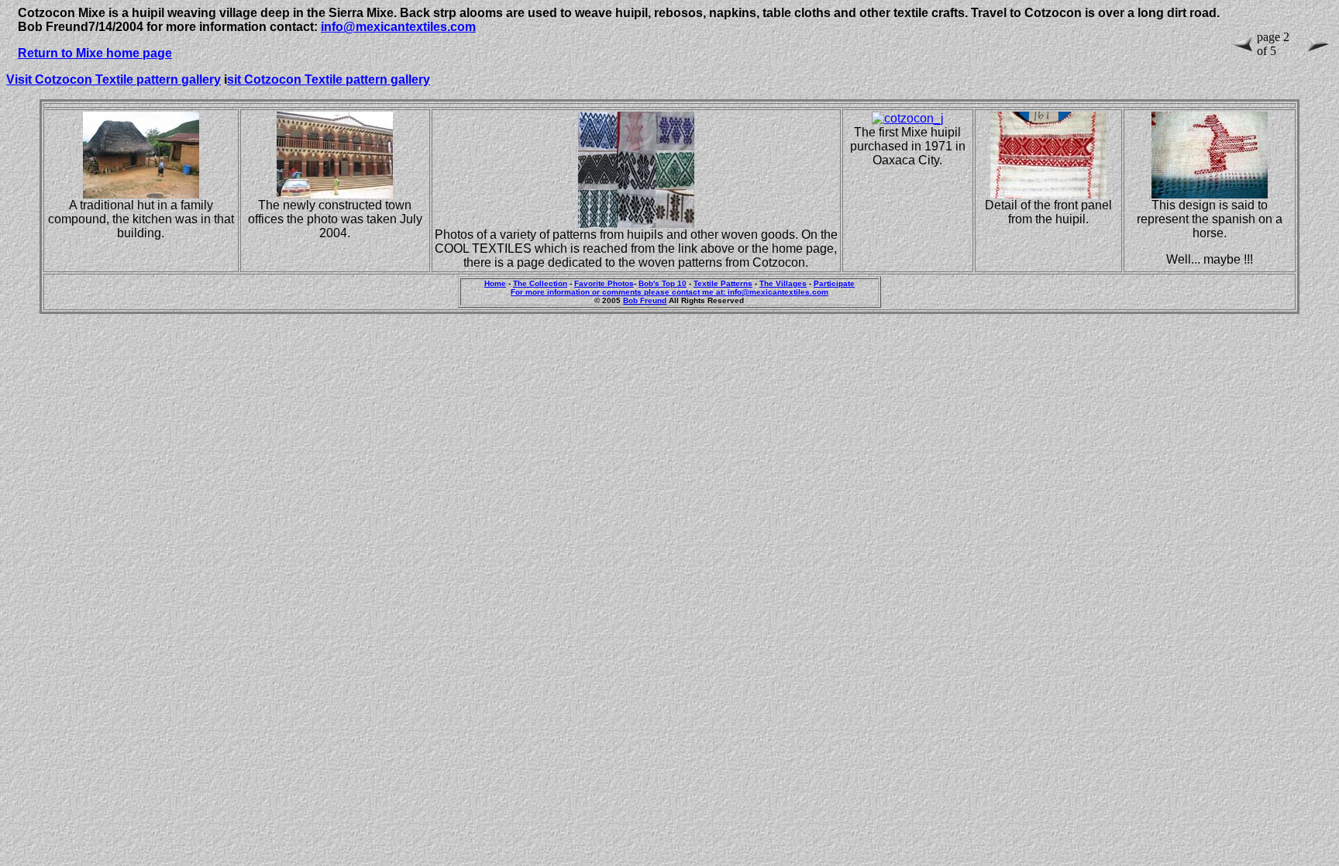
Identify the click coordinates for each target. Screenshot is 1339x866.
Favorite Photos (604, 283)
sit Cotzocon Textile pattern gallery (328, 79)
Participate (834, 283)
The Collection (540, 283)
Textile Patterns (723, 283)
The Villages (783, 283)
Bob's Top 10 (663, 283)
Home (495, 283)
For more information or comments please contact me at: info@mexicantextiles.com (669, 292)
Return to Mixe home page (95, 53)
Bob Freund (644, 300)
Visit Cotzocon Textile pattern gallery (113, 79)
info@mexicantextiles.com (398, 26)
